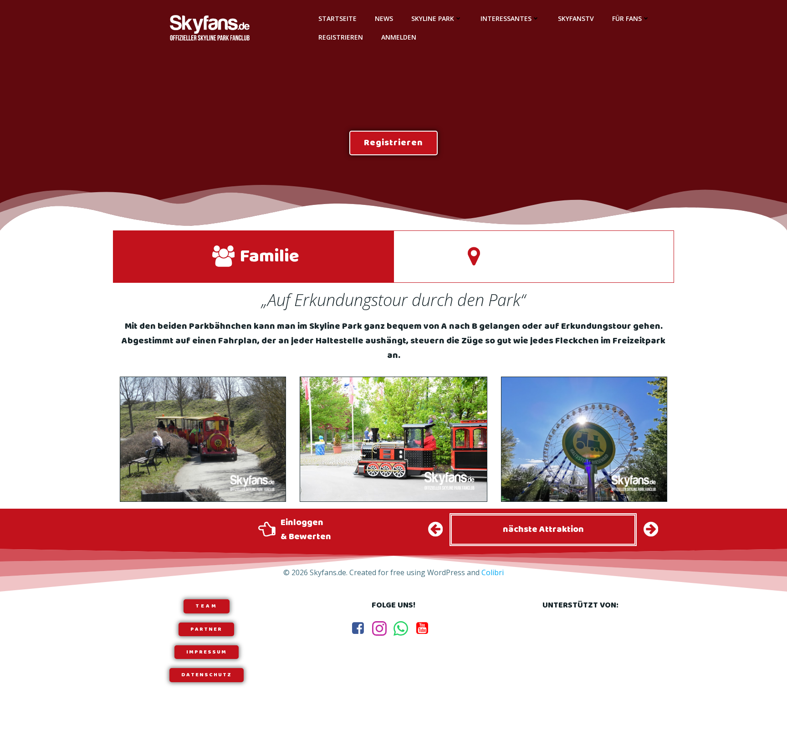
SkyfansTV (576, 18)
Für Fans (627, 18)
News (384, 18)
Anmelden (398, 37)
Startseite (337, 18)
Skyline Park (432, 18)
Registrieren (340, 37)
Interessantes (505, 18)
